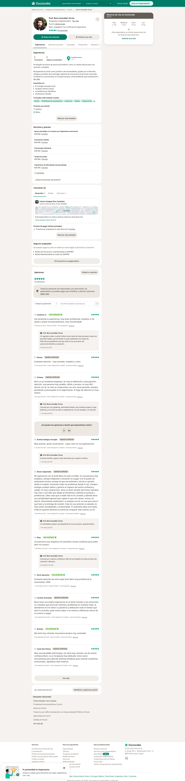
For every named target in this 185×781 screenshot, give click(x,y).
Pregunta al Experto (71, 754)
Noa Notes (101, 754)
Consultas (71, 44)
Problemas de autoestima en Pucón (47, 704)
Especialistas (68, 749)
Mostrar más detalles (68, 119)
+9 (94, 101)
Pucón (58, 204)
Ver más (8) (38, 723)
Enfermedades (69, 761)
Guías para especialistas (103, 756)
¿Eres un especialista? (140, 3)
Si (64, 430)
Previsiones (82, 44)
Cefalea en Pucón (40, 720)
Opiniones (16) (97, 44)
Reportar (71, 326)
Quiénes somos (38, 761)
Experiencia (40, 44)
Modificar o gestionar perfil (85, 690)
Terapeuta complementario (60, 21)
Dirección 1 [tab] (40, 193)
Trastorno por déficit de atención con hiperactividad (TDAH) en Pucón (61, 712)
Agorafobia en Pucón (42, 716)
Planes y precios (100, 749)
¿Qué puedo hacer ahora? (45, 220)
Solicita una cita (129, 38)
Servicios (66, 759)
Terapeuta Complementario (55, 10)
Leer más (26, 775)
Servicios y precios (55, 44)
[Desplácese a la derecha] (100, 45)
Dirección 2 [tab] (61, 193)
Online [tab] (50, 193)
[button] (50, 37)
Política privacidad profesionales (45, 756)
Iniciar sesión (122, 3)
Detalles (44, 134)
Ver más (73, 679)
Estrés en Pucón (39, 708)
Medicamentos (69, 756)
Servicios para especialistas (105, 751)
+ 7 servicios (39, 173)
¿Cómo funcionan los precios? (48, 180)
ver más (36, 79)
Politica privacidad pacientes (43, 754)
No (69, 430)
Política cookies (38, 759)
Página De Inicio (37, 10)
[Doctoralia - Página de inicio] (45, 3)
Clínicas (66, 751)
